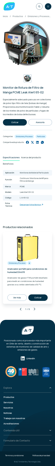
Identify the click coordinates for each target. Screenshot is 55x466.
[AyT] (27, 330)
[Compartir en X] (32, 142)
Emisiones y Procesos (38, 16)
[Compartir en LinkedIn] (37, 142)
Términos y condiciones (14, 455)
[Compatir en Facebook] (27, 142)
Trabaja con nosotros (14, 418)
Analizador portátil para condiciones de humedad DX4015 (27, 270)
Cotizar (14, 122)
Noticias (8, 413)
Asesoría (40, 122)
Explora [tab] (8, 387)
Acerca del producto (31, 157)
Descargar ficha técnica (30, 204)
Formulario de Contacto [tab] (17, 440)
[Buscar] (39, 6)
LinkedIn (30, 358)
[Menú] (48, 6)
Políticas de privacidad (41, 455)
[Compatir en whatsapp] (42, 142)
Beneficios (8, 163)
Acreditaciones (11, 423)
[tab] (11, 157)
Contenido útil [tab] (12, 430)
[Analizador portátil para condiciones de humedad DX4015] (27, 247)
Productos (18, 16)
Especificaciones (11, 157)
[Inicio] (9, 6)
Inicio (5, 16)
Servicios (8, 402)
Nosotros (8, 407)
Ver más (17, 297)
